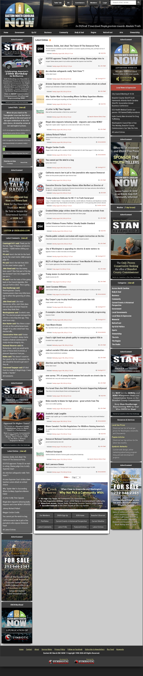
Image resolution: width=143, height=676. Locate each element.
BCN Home (80, 515)
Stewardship (135, 32)
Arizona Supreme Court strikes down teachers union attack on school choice (16, 482)
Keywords (120, 649)
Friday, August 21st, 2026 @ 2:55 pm (61, 269)
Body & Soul (79, 32)
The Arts (115, 337)
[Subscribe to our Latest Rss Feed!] (50, 40)
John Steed (103, 66)
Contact (29, 649)
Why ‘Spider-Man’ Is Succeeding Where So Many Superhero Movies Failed (16, 491)
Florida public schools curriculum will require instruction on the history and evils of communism (75, 237)
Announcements (102, 142)
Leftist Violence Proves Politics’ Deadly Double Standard (70, 223)
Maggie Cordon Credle (11, 512)
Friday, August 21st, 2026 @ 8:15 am (61, 294)
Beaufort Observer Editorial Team (97, 116)
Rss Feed (110, 649)
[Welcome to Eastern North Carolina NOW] (19, 15)
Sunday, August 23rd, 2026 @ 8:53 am (61, 218)
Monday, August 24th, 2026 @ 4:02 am (61, 167)
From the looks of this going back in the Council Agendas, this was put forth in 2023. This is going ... (17, 282)
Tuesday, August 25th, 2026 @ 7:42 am (61, 104)
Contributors (79, 3)
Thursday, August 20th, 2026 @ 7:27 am (62, 332)
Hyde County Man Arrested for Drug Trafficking (125, 117)
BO (68, 3)
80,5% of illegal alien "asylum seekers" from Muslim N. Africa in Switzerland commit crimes (73, 262)
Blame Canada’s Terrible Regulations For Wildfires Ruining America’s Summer (75, 427)
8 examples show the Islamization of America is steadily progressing (75, 312)
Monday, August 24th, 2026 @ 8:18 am (61, 142)
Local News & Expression (121, 316)
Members (93, 3)
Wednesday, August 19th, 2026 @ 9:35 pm (62, 345)
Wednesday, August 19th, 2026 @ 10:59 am (62, 358)
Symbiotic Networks (119, 446)
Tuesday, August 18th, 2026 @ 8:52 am (61, 396)
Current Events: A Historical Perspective (71, 521)
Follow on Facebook (75, 649)
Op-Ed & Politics (118, 326)
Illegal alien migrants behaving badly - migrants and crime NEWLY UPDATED (17, 503)
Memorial (115, 319)
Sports (114, 330)
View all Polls (24, 162)
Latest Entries (98, 527)
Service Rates (47, 649)
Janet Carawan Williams (56, 287)
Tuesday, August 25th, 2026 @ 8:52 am (61, 79)
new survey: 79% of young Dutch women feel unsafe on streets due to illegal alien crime (76, 376)
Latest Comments (45, 527)
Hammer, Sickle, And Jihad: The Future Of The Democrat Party (14, 458)
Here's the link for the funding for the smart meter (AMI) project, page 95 (17, 257)
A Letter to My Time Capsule (13, 498)
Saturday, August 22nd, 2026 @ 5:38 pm (62, 244)
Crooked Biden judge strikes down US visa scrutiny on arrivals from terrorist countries (75, 211)
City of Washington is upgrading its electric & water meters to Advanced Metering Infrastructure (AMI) (72, 249)
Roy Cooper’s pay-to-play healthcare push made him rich (70, 299)
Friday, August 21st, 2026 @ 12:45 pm (61, 282)
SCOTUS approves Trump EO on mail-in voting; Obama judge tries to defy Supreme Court (16, 466)
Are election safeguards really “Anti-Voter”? (16, 474)
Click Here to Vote (10, 161)
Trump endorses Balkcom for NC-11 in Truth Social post (70, 198)
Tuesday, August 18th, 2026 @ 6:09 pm (61, 383)
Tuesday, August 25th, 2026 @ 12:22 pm (62, 66)
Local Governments (119, 312)
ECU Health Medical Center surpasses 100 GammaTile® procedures (126, 111)
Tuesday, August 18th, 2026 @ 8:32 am (61, 408)
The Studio (116, 344)
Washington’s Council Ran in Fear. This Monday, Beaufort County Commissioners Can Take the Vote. (125, 125)
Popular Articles (118, 437)
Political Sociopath (54, 451)
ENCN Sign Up (62, 515)
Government (19, 32)
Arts (121, 32)
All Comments (8, 376)
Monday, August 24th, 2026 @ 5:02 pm (61, 117)
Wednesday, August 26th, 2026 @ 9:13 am (62, 53)
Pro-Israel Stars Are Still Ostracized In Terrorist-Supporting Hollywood (76, 388)
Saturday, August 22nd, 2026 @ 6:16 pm (62, 231)
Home (6, 32)
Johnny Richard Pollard (11, 508)
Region (93, 32)
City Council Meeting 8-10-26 (123, 94)
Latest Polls (62, 527)
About (37, 649)
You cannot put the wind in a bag (15, 516)
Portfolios (45, 521)
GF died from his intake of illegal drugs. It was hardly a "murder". (17, 370)
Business (48, 32)
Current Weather (98, 521)
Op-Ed (34, 32)
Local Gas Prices (118, 425)
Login (105, 3)
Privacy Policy (60, 649)
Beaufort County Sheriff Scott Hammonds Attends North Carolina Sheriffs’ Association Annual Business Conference (125, 102)
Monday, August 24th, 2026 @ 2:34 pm (61, 129)
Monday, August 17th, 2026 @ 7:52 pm (61, 434)
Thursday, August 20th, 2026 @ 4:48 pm (62, 307)
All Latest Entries (9, 530)
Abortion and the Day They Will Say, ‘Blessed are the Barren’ (71, 363)
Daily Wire (103, 53)
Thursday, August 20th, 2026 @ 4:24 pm (62, 320)
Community (63, 32)
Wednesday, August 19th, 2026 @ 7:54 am (62, 370)
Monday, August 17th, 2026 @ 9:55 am (61, 472)
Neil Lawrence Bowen (55, 464)
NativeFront (107, 32)
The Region (116, 341)
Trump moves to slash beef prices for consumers (67, 274)
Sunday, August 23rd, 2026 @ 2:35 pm (61, 193)
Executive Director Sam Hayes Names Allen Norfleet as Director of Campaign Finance (74, 186)
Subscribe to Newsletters (94, 649)
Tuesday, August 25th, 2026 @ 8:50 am (61, 91)
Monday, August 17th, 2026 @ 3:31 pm (61, 446)
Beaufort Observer (98, 515)
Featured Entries (80, 527)
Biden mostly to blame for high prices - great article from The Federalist (72, 402)
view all (22, 107)
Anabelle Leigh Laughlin (56, 413)
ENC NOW (103, 193)
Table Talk (58, 3)
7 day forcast (130, 207)
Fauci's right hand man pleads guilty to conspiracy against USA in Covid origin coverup (74, 338)
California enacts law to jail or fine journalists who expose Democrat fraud (15, 523)
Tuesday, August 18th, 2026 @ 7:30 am (61, 421)
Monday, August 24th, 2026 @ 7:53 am (61, 155)
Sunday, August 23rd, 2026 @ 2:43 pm (61, 180)
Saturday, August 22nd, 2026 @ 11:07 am (62, 256)
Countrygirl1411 (102, 78)
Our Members (45, 515)
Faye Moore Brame (54, 325)
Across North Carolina (120, 288)
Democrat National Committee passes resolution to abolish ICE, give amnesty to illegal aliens (75, 440)
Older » (66, 477)
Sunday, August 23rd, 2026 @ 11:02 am (62, 206)
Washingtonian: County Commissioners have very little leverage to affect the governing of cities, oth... (17, 293)
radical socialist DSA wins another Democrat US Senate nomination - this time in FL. (75, 351)
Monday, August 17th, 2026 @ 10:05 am (62, 459)
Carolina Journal (101, 205)
